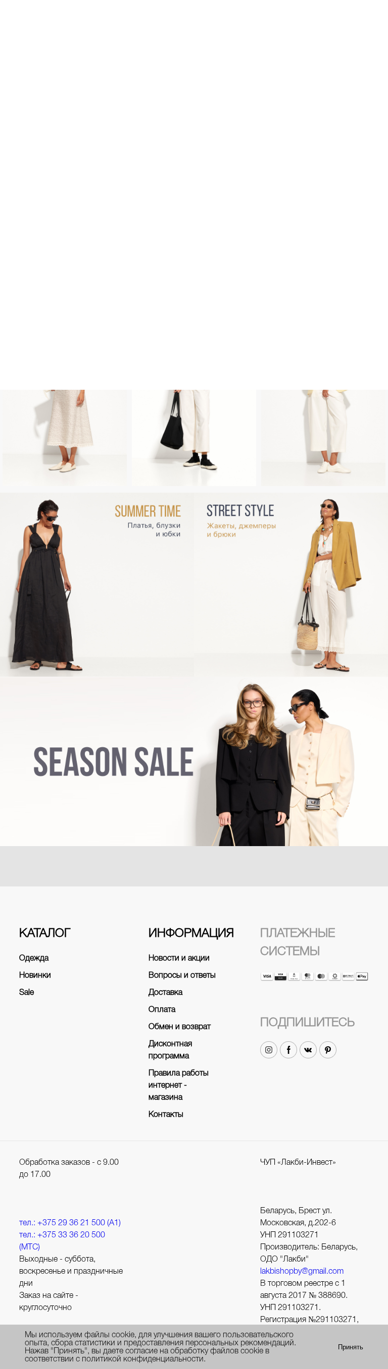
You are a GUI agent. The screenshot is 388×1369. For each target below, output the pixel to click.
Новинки (35, 975)
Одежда (33, 958)
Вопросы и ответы (182, 975)
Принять (350, 1347)
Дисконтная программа (170, 1049)
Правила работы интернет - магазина (179, 1084)
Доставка (165, 992)
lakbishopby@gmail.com (302, 1271)
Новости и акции (179, 958)
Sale (26, 992)
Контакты (166, 1114)
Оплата (162, 1009)
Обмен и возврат (180, 1026)
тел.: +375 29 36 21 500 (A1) (70, 1222)
